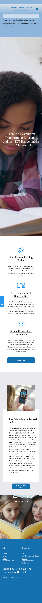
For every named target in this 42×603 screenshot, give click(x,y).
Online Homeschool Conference (21, 332)
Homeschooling (24, 257)
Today (20, 260)
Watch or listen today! (21, 486)
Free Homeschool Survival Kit (21, 294)
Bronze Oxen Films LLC (15, 578)
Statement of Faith (8, 560)
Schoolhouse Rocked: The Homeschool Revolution (21, 8)
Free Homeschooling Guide (30, 556)
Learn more (21, 360)
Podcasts (24, 558)
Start (12, 257)
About (4, 556)
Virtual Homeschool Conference (28, 562)
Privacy (5, 558)
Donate (2, 300)
